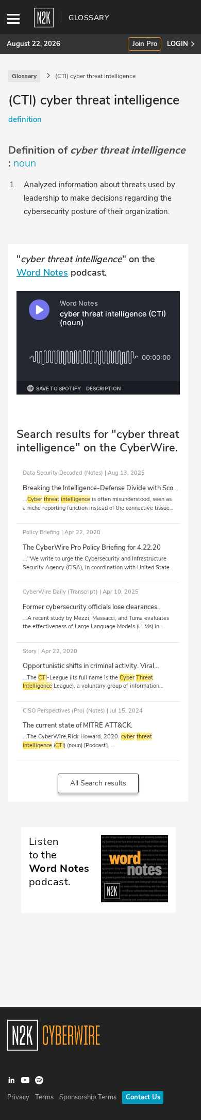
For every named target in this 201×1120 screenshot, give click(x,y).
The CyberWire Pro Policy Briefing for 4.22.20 (92, 547)
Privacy (18, 1097)
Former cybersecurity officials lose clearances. (91, 607)
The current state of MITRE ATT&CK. (77, 725)
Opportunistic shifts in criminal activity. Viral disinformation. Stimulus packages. (88, 670)
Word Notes (42, 272)
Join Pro (144, 44)
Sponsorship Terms (87, 1097)
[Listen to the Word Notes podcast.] (98, 899)
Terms (44, 1097)
